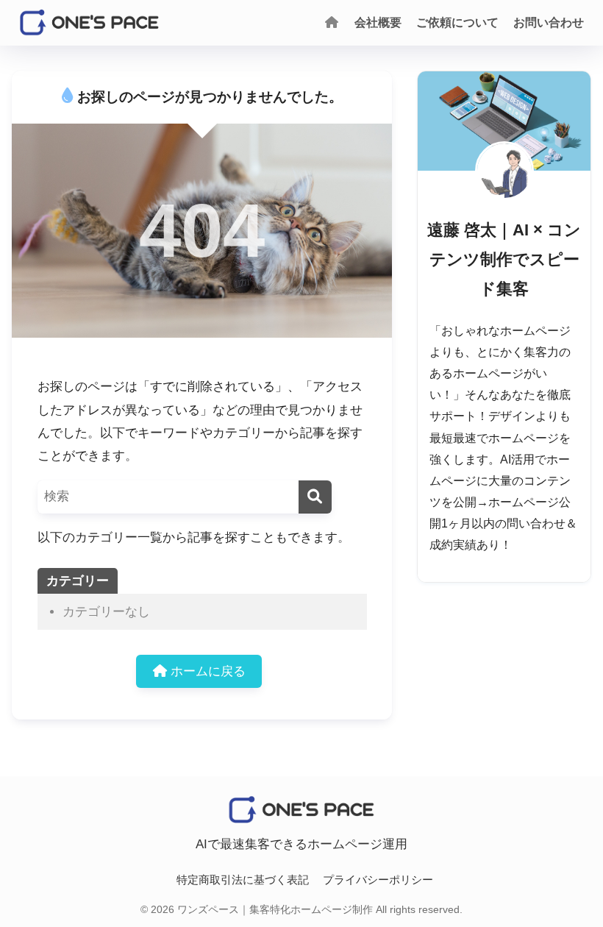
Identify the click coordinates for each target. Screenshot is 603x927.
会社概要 (378, 22)
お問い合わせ (548, 22)
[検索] (315, 497)
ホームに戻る (206, 671)
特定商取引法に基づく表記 (242, 880)
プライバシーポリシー (378, 880)
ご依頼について (457, 22)
